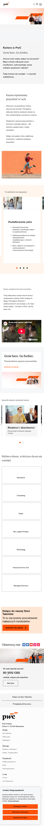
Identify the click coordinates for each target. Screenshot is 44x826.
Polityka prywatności (9, 762)
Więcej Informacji (13, 801)
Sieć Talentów (6, 733)
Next (42, 424)
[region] (20, 805)
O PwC (4, 778)
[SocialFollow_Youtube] (31, 644)
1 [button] (17, 268)
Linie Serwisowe (7, 781)
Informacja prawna (8, 768)
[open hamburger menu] (40, 4)
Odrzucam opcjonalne (20, 812)
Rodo (4, 765)
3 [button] (24, 268)
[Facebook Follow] (27, 644)
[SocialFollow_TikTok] (38, 644)
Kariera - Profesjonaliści (10, 753)
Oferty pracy (6, 737)
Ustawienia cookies (20, 817)
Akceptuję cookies (20, 806)
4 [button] (27, 268)
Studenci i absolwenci (9, 749)
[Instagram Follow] (34, 644)
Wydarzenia (6, 740)
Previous (1, 424)
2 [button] (20, 268)
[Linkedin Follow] (23, 644)
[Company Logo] (12, 4)
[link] (22, 420)
